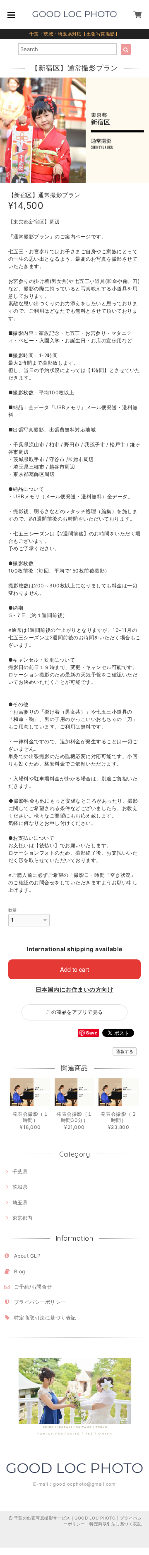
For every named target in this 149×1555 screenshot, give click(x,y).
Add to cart (74, 969)
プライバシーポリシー (40, 1302)
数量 (12, 910)
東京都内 (22, 1218)
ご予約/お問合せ (33, 1287)
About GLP (27, 1256)
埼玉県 (19, 1202)
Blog (19, 1271)
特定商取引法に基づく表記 (45, 1318)
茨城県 (19, 1187)
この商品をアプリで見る (74, 1012)
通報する (124, 1051)
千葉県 (19, 1172)
